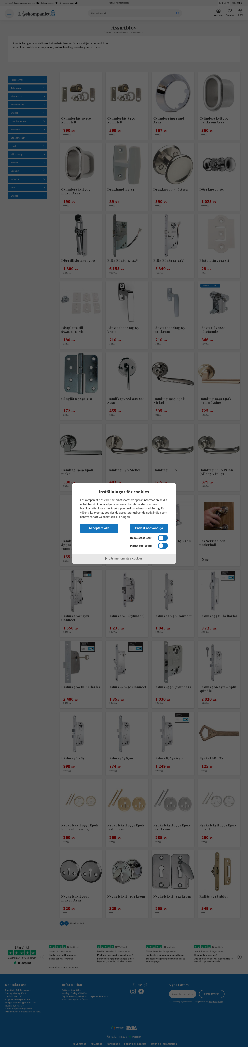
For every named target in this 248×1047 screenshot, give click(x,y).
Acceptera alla (99, 528)
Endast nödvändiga (149, 528)
